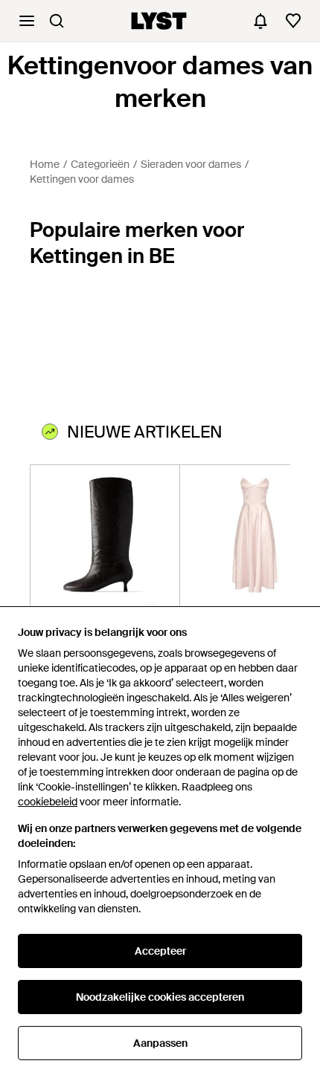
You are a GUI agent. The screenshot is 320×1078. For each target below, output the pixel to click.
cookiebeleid (47, 801)
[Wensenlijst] (293, 21)
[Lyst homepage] (159, 21)
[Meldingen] (260, 21)
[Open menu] (26, 21)
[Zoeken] (56, 21)
